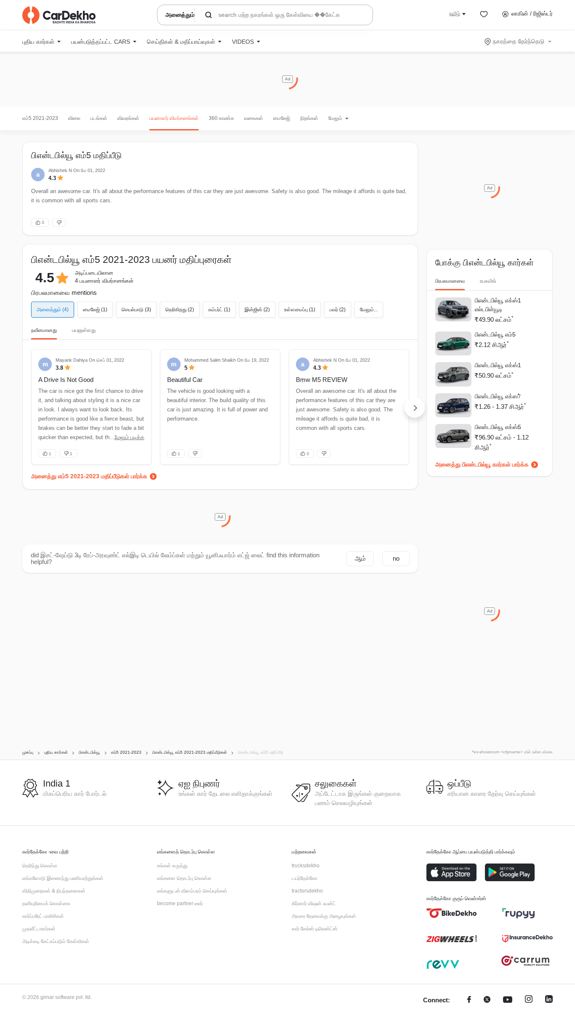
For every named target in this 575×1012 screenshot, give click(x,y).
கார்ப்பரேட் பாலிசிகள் (43, 916)
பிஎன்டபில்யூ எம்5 (495, 334)
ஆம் (360, 558)
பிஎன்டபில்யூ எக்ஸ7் (498, 396)
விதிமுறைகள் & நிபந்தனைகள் (53, 891)
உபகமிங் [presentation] (488, 281)
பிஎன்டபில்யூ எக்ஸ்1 (498, 365)
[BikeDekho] (451, 913)
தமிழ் (454, 13)
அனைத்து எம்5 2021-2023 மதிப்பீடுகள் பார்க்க (89, 476)
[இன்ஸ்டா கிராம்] (528, 1000)
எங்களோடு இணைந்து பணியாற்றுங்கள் (63, 878)
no (396, 558)
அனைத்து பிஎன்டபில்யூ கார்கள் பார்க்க (482, 464)
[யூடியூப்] (507, 1000)
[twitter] (487, 1000)
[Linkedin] (549, 1000)
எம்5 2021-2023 (40, 118)
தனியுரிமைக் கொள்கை (46, 903)
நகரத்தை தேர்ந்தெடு (518, 41)
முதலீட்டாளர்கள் (39, 929)
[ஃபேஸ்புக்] (469, 1000)
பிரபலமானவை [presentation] (450, 281)
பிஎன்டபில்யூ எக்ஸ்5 (498, 427)
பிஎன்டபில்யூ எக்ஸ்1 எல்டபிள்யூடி (498, 305)
